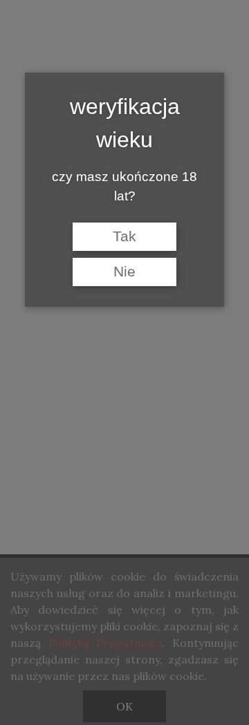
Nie (124, 271)
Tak (124, 236)
